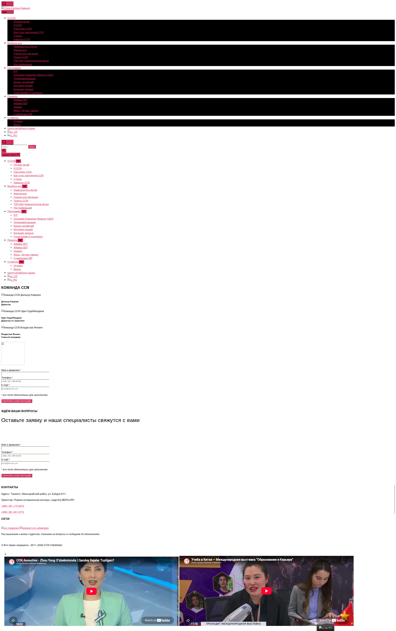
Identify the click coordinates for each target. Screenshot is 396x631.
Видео (17, 124)
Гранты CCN (21, 57)
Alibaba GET (21, 100)
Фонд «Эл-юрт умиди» (26, 110)
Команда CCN (22, 39)
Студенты (13, 117)
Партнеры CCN (23, 28)
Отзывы (18, 121)
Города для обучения (26, 53)
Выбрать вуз (14, 43)
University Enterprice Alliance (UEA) (34, 75)
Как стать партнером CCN (28, 32)
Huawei (18, 107)
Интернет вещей (23, 85)
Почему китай (21, 21)
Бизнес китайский (24, 82)
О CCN (11, 18)
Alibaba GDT (21, 103)
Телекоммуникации (25, 78)
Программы (14, 68)
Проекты (12, 96)
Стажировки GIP (23, 114)
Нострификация (23, 64)
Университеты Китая (25, 46)
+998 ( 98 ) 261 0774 (12, 512)
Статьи (18, 36)
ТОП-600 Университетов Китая (31, 60)
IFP (15, 71)
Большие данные (24, 89)
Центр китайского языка (21, 128)
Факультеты (20, 50)
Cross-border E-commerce (28, 92)
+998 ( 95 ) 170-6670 (12, 506)
